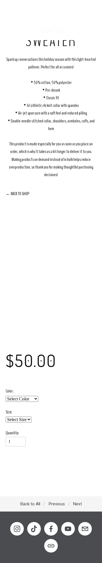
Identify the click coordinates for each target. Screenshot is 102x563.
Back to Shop (17, 194)
